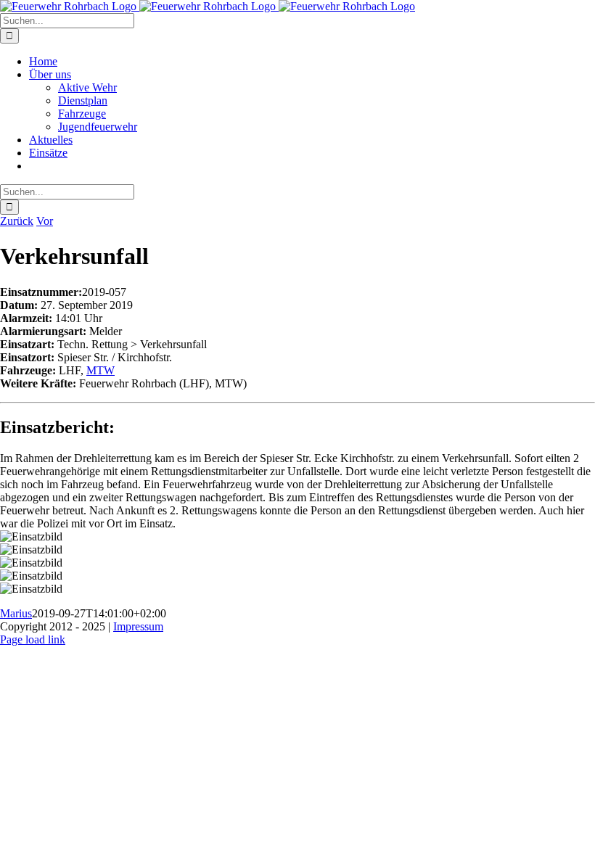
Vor (44, 221)
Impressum (138, 626)
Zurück (16, 221)
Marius (16, 613)
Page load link (32, 639)
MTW (100, 370)
